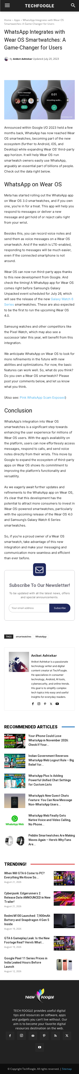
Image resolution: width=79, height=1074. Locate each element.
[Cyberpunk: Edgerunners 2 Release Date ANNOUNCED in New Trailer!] (64, 898)
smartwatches (23, 636)
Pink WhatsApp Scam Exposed (42, 398)
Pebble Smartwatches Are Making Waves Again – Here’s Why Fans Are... (51, 840)
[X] (31, 69)
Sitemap (67, 1069)
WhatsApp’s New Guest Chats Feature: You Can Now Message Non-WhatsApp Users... (50, 800)
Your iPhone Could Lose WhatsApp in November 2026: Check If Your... (48, 740)
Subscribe (60, 608)
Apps (17, 20)
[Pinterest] (41, 69)
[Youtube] (57, 702)
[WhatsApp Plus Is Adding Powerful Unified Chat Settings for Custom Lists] (14, 781)
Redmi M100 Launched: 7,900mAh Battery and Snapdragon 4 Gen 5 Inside (27, 920)
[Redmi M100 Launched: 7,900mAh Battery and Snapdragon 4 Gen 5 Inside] (64, 921)
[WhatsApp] (51, 69)
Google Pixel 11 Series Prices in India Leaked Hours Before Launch (25, 962)
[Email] (60, 69)
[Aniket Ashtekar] (7, 59)
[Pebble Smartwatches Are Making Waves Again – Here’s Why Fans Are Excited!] (14, 840)
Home (7, 20)
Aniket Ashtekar (22, 58)
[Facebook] (21, 69)
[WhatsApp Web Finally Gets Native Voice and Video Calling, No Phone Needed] (14, 820)
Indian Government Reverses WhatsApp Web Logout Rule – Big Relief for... (51, 760)
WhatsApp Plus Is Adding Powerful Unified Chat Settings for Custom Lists (49, 780)
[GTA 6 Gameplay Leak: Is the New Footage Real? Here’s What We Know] (64, 943)
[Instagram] (38, 702)
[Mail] (33, 1036)
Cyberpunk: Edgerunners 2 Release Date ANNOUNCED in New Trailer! (27, 897)
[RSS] (55, 1036)
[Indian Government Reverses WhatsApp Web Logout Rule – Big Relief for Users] (14, 761)
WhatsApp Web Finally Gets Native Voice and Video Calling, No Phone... (49, 820)
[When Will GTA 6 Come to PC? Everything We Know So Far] (64, 878)
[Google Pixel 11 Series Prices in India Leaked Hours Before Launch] (64, 963)
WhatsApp (41, 636)
